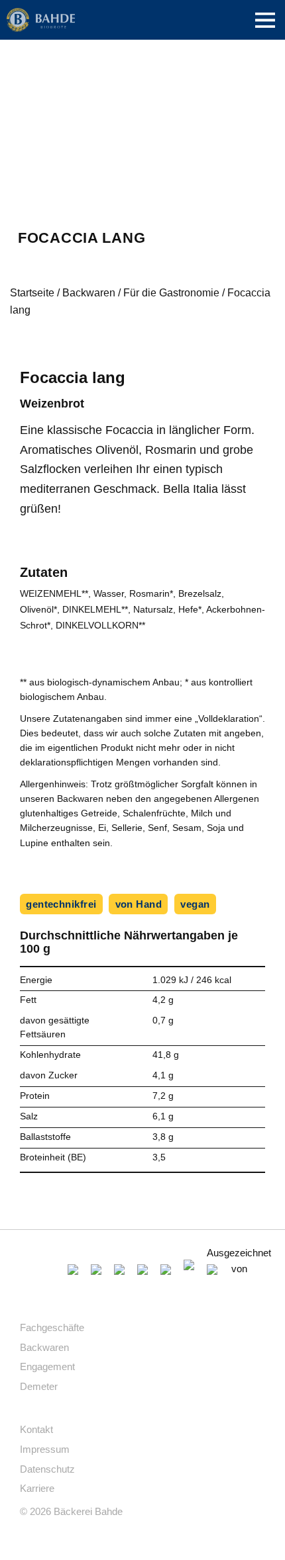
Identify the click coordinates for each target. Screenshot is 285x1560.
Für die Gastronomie (171, 292)
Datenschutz (47, 1469)
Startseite (32, 292)
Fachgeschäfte (52, 1327)
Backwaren (88, 292)
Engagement (47, 1366)
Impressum (45, 1449)
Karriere (37, 1488)
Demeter (39, 1386)
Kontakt (36, 1429)
